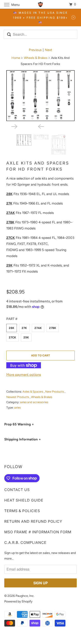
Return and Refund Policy (33, 521)
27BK (52, 328)
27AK (38, 328)
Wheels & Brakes (35, 58)
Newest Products (18, 397)
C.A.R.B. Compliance (25, 542)
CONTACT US (17, 489)
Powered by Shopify (18, 601)
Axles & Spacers (33, 391)
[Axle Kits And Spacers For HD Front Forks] (40, 95)
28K (11, 328)
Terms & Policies (22, 511)
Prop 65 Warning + (19, 424)
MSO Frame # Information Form (37, 532)
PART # (11, 319)
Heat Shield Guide (23, 500)
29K (26, 337)
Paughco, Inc (25, 596)
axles (17, 407)
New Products (55, 391)
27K (24, 328)
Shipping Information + (22, 439)
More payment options (23, 375)
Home (15, 58)
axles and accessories (34, 402)
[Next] (27, 126)
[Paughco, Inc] (40, 4)
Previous (35, 50)
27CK (12, 337)
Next (48, 50)
